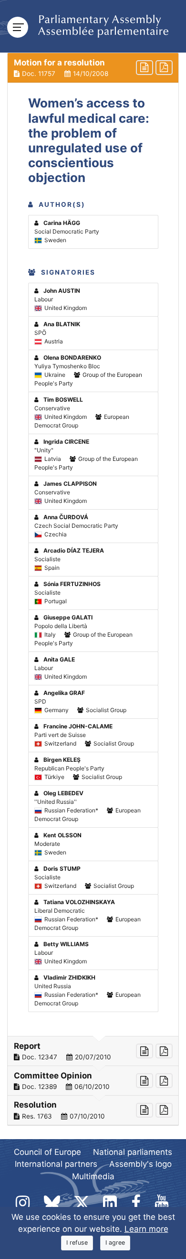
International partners (56, 1164)
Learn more (146, 1229)
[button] (93, 68)
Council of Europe (47, 1152)
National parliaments (132, 1152)
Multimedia (93, 1176)
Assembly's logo (140, 1164)
